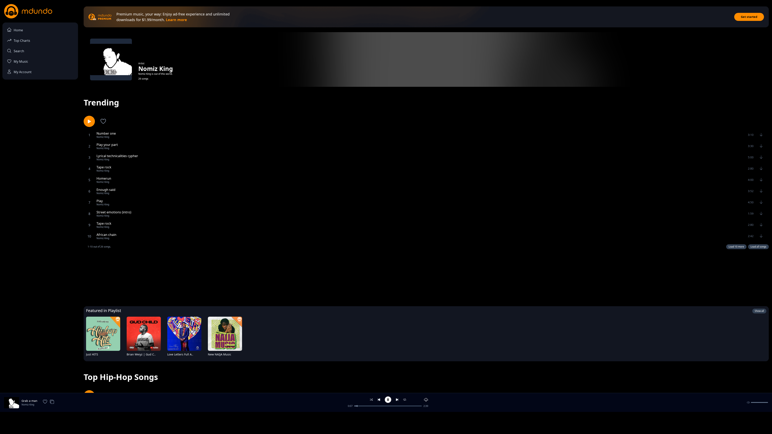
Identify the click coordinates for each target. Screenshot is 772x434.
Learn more (176, 19)
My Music (21, 61)
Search (19, 51)
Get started (749, 17)
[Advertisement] (426, 277)
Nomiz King (28, 404)
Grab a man (29, 401)
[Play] (114, 355)
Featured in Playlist (103, 310)
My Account (23, 72)
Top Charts (22, 40)
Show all (759, 311)
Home (18, 30)
